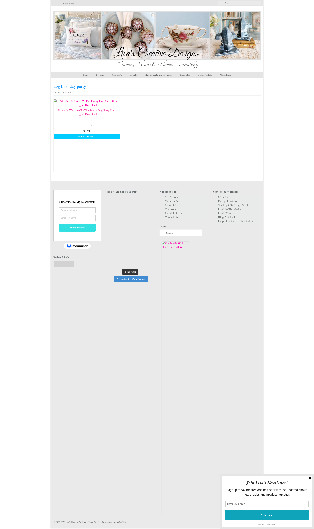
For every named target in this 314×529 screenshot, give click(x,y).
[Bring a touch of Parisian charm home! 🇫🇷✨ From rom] (114, 252)
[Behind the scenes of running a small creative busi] (114, 201)
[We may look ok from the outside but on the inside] (114, 211)
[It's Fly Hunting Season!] (147, 231)
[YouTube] (66, 264)
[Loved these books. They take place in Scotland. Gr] (130, 211)
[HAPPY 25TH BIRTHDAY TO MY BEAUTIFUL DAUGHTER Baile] (130, 201)
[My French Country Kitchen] (114, 221)
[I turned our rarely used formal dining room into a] (114, 231)
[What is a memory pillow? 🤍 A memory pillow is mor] (114, 242)
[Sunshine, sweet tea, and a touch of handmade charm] (147, 221)
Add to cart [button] (86, 136)
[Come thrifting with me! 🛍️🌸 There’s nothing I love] (147, 201)
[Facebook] (56, 264)
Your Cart (66, 3)
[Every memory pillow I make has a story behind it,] (130, 221)
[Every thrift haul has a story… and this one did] (130, 231)
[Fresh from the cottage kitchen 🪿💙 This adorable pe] (130, 262)
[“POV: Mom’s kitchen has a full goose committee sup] (114, 262)
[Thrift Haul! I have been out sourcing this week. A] (130, 252)
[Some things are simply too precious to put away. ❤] (147, 242)
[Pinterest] (71, 264)
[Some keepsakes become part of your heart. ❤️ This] (147, 211)
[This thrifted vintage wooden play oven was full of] (147, 252)
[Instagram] (61, 264)
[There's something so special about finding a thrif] (130, 242)
